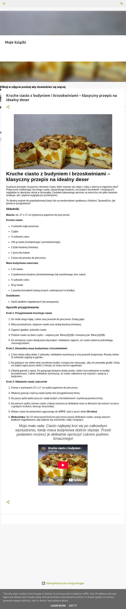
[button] (8, 107)
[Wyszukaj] (13, 3)
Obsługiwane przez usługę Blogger (64, 583)
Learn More (58, 605)
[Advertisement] (63, 550)
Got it (73, 605)
